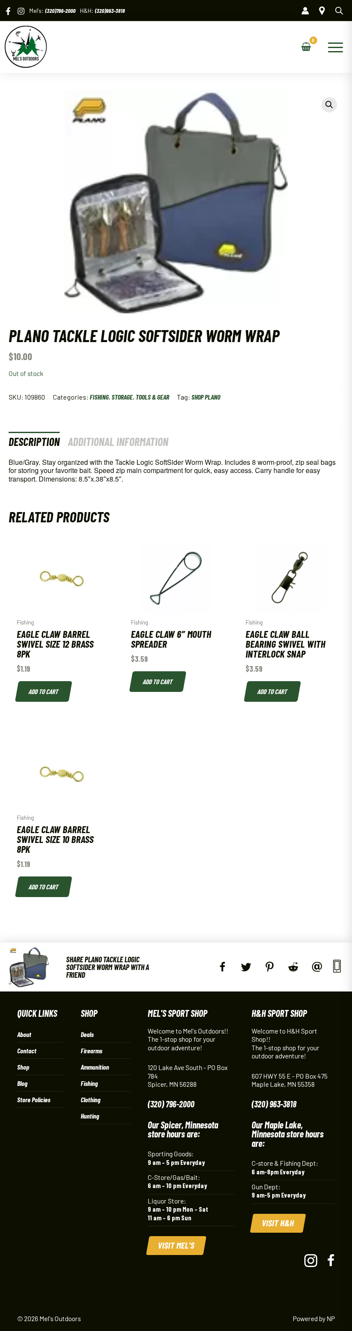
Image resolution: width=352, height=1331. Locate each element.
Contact (26, 1050)
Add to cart (43, 691)
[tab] (34, 441)
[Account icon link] (305, 11)
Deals (87, 1034)
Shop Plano (205, 397)
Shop (23, 1067)
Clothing (90, 1099)
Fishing (99, 397)
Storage (122, 397)
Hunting (90, 1116)
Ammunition (95, 1067)
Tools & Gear (152, 397)
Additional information (118, 441)
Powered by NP (314, 1318)
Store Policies (33, 1099)
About (24, 1034)
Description (34, 441)
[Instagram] (21, 11)
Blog (22, 1083)
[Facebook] (8, 11)
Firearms (91, 1050)
